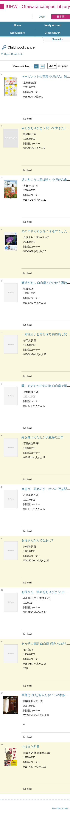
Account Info (17, 32)
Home (17, 25)
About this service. (60, 808)
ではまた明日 (30, 746)
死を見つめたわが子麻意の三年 (42, 437)
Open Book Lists (13, 53)
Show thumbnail (42, 66)
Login (42, 16)
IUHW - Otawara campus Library (38, 6)
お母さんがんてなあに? (37, 540)
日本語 (61, 16)
